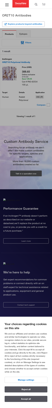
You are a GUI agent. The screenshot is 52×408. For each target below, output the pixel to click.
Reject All (26, 389)
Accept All (26, 399)
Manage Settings (26, 380)
